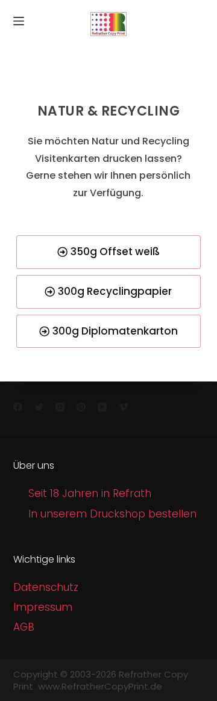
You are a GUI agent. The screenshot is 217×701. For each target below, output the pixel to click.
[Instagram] (59, 407)
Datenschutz (45, 587)
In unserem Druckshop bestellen (112, 514)
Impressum (42, 607)
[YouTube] (102, 407)
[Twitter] (38, 407)
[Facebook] (17, 407)
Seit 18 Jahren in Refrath (89, 493)
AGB (23, 627)
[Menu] (18, 21)
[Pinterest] (81, 407)
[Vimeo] (123, 407)
